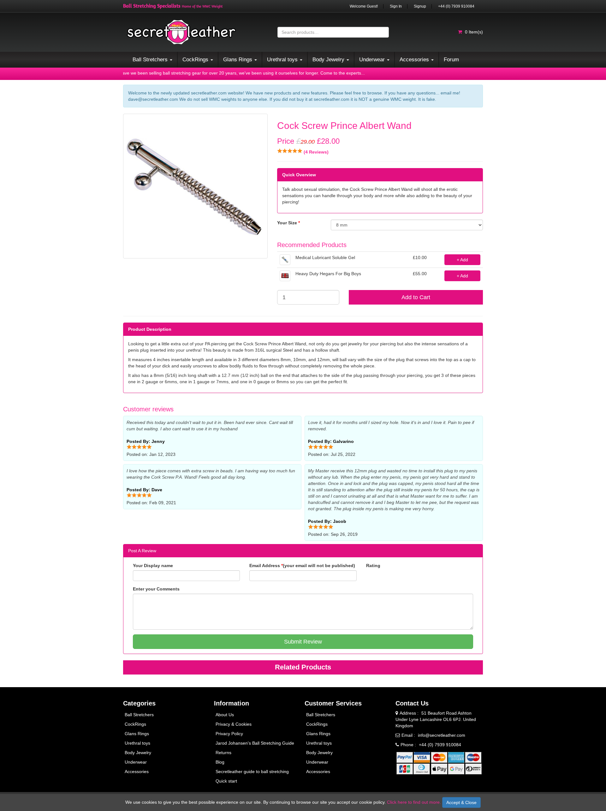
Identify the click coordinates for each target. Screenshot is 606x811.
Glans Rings (137, 733)
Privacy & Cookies (234, 724)
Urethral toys (137, 743)
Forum (451, 60)
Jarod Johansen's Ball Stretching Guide (255, 743)
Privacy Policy (229, 733)
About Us (225, 714)
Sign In (396, 6)
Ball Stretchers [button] (151, 60)
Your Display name (153, 565)
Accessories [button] (415, 60)
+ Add (462, 259)
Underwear (136, 762)
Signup (420, 6)
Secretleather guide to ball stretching (252, 771)
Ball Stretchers (139, 714)
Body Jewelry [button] (329, 60)
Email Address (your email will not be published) (302, 565)
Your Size (288, 222)
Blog (220, 762)
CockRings (135, 724)
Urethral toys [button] (283, 60)
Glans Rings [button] (238, 60)
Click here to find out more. (414, 802)
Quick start (226, 781)
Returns (223, 752)
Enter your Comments (156, 588)
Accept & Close (461, 802)
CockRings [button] (196, 60)
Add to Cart (415, 297)
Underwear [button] (372, 60)
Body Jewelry (138, 752)
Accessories (137, 771)
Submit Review (303, 642)
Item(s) (474, 31)
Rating (373, 565)
